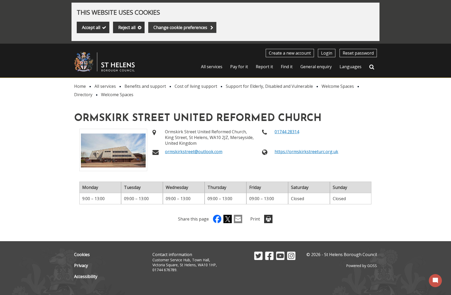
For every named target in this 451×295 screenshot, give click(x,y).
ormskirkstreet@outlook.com (193, 151)
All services (211, 67)
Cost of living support (196, 86)
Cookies (82, 254)
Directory (83, 94)
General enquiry (316, 67)
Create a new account (290, 53)
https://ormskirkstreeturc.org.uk (306, 151)
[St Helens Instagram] (291, 258)
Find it (287, 67)
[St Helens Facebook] (269, 258)
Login (326, 53)
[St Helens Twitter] (258, 258)
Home (80, 86)
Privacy (81, 265)
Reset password (358, 53)
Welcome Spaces (338, 86)
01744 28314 (287, 132)
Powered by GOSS (361, 265)
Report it (264, 67)
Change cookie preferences (180, 27)
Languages (350, 67)
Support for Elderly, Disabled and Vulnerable (269, 86)
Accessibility (85, 276)
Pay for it (239, 67)
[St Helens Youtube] (280, 258)
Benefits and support (145, 86)
